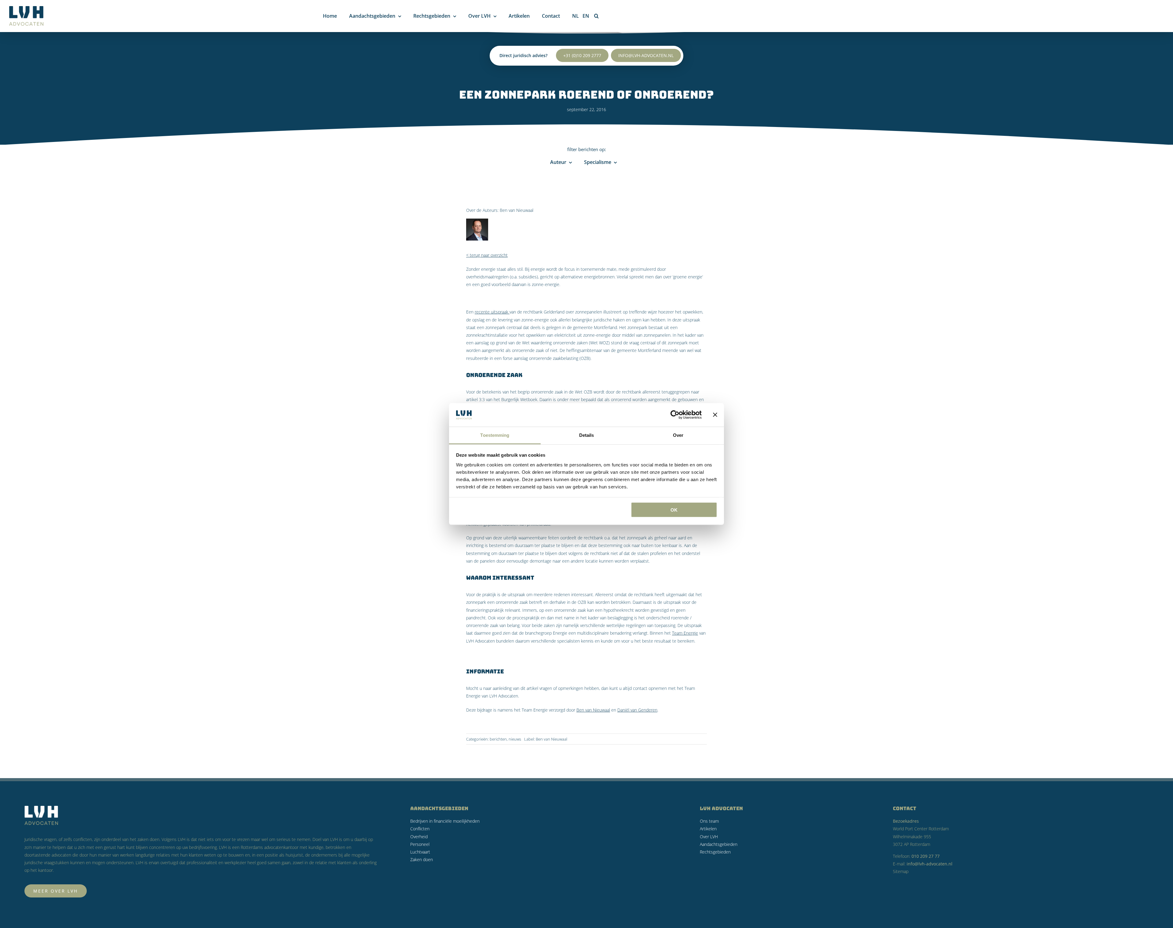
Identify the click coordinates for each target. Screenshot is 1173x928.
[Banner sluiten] (715, 415)
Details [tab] (586, 434)
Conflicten (419, 829)
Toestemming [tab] (494, 434)
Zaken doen (421, 859)
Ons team (709, 821)
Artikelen (708, 829)
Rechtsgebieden (715, 852)
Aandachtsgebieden (718, 844)
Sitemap (900, 871)
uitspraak (499, 312)
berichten (498, 739)
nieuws (515, 739)
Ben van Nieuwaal (516, 210)
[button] (596, 16)
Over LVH (709, 836)
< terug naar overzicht (487, 255)
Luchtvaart (420, 852)
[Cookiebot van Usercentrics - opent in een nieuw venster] (675, 414)
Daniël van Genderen (637, 710)
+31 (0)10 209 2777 (582, 55)
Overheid (419, 836)
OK (674, 510)
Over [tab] (678, 434)
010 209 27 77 (926, 856)
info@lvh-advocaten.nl (646, 55)
